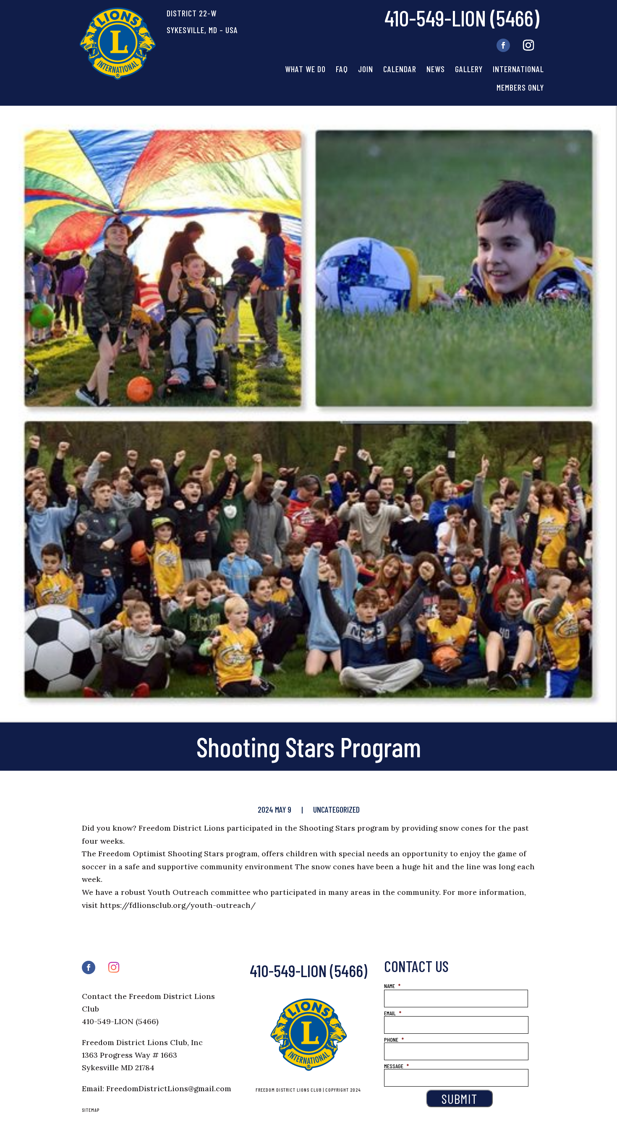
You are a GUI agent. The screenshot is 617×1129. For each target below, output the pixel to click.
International (518, 69)
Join (365, 69)
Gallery (469, 69)
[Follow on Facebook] (503, 45)
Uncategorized (336, 809)
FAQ (342, 69)
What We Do (305, 69)
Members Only (520, 87)
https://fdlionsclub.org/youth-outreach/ (178, 905)
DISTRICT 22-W (192, 13)
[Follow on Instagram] (528, 45)
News (435, 69)
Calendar (399, 69)
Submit (459, 1098)
